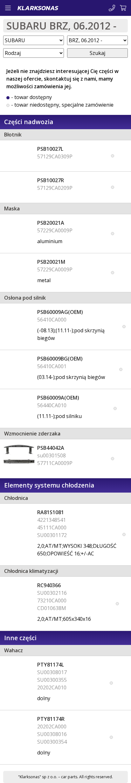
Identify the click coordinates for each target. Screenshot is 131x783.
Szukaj (97, 53)
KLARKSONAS (37, 8)
